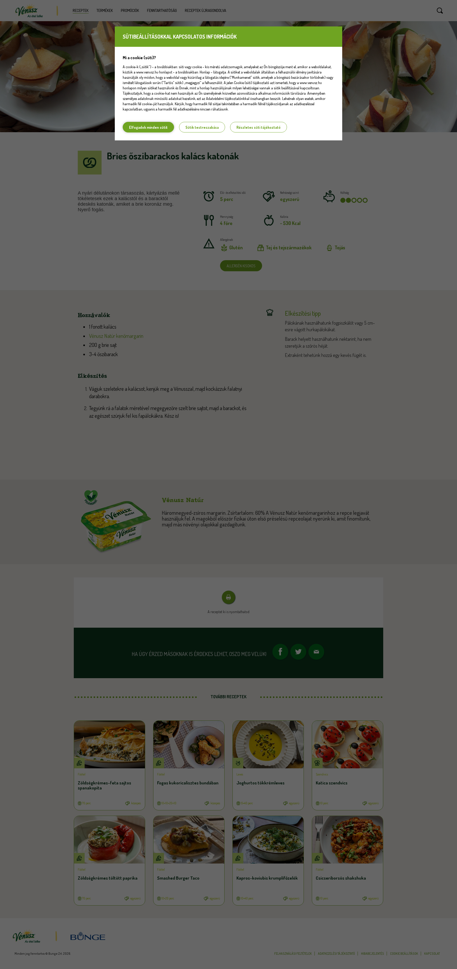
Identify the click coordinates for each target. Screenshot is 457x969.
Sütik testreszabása (202, 127)
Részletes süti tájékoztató (258, 127)
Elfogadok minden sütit (148, 127)
